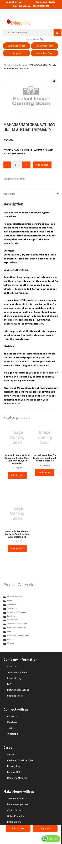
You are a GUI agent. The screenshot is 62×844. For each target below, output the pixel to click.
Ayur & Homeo (21, 65)
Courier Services (15, 810)
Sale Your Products (17, 798)
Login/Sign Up (14, 1)
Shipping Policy (15, 695)
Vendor (11, 754)
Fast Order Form (44, 45)
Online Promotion (16, 816)
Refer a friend (14, 821)
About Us (12, 666)
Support (16, 53)
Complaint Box (44, 53)
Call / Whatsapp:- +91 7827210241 (31, 5)
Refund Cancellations (18, 689)
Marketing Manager (17, 777)
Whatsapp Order (16, 45)
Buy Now (45, 828)
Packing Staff (13, 772)
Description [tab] (9, 193)
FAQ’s (10, 684)
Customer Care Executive (20, 760)
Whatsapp (12, 734)
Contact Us (12, 716)
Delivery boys (14, 766)
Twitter (11, 728)
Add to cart (42, 164)
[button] (54, 81)
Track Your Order (45, 1)
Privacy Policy (14, 678)
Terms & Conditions (17, 672)
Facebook (12, 722)
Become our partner (17, 804)
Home (9, 65)
